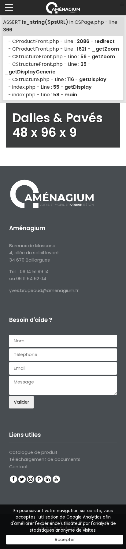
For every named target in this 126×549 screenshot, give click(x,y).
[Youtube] (56, 479)
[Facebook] (13, 479)
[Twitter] (22, 479)
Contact (18, 467)
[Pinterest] (39, 479)
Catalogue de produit (33, 452)
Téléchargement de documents (44, 459)
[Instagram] (30, 479)
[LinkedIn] (47, 479)
